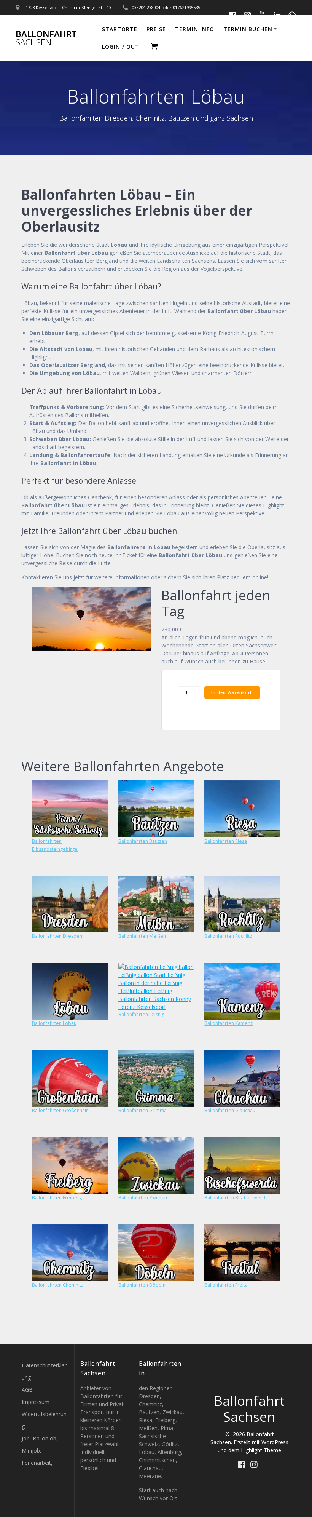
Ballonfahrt (46, 38)
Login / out (120, 46)
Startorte (119, 29)
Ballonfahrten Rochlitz (228, 936)
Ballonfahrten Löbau (54, 1023)
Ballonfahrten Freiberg (57, 1197)
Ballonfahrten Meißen (142, 936)
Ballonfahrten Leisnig (141, 1014)
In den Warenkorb (232, 692)
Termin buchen (247, 29)
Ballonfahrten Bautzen (142, 841)
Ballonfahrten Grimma (142, 1110)
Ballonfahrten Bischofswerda (236, 1197)
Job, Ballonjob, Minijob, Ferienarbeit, (40, 1450)
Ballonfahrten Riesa (225, 841)
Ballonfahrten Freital (226, 1285)
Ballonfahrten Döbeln (142, 1285)
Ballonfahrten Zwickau (142, 1197)
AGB (27, 1389)
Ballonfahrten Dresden (57, 936)
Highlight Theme (261, 1450)
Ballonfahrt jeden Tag (216, 603)
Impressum (35, 1401)
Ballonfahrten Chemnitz (57, 1285)
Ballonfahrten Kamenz (228, 1023)
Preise (156, 29)
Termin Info (194, 29)
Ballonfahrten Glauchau (229, 1110)
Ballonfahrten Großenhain (60, 1110)
